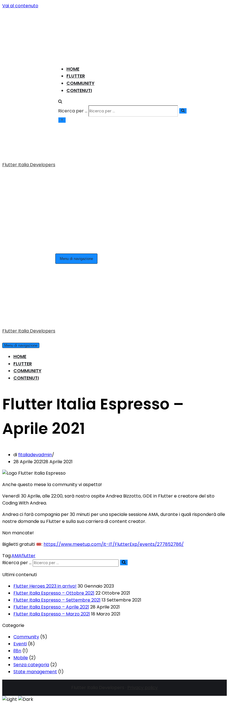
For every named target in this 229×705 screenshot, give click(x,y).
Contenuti (79, 38)
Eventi (20, 416)
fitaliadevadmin (35, 227)
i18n (17, 423)
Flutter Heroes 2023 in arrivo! (45, 358)
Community (80, 31)
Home (72, 17)
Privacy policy (142, 460)
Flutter (75, 24)
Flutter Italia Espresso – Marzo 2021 (51, 386)
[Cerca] (60, 50)
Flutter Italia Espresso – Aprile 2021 (51, 379)
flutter (28, 328)
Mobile (20, 430)
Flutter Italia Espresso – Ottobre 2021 (53, 365)
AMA (16, 328)
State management (35, 444)
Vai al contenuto (20, 6)
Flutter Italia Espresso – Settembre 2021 (57, 372)
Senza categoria (31, 437)
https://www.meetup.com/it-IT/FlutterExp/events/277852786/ (114, 316)
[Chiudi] (62, 68)
